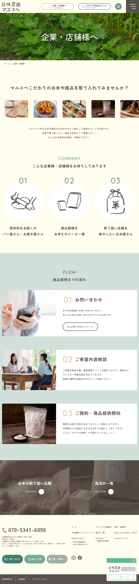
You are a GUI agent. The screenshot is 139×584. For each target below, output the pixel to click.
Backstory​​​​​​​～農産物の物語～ (103, 539)
